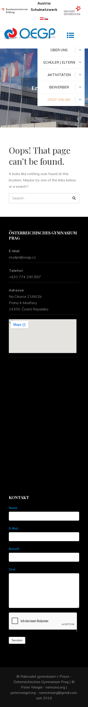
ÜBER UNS (59, 50)
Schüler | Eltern (59, 62)
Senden (17, 640)
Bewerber (59, 87)
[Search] (74, 198)
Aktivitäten (59, 75)
